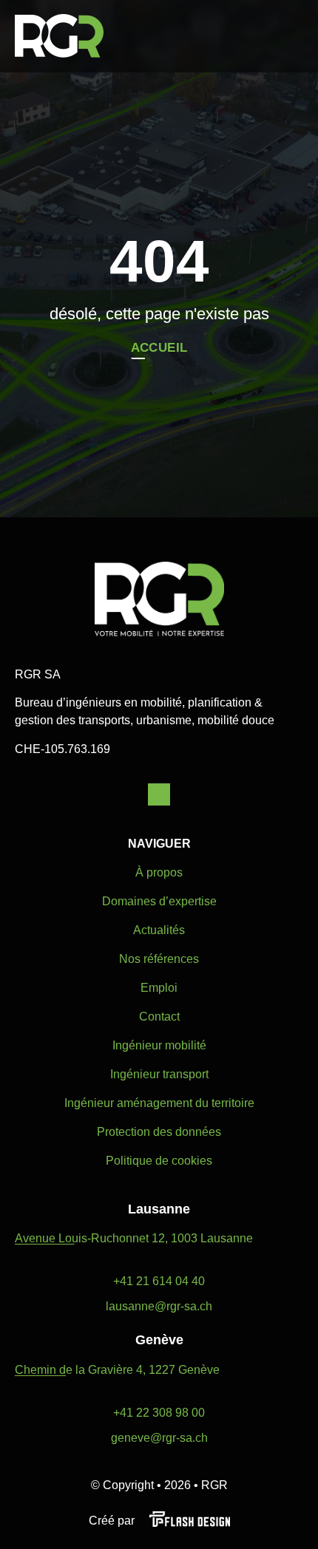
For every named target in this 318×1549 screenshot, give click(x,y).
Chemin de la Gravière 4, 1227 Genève (117, 1370)
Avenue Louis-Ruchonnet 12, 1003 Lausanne (134, 1238)
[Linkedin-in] (159, 794)
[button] (295, 36)
